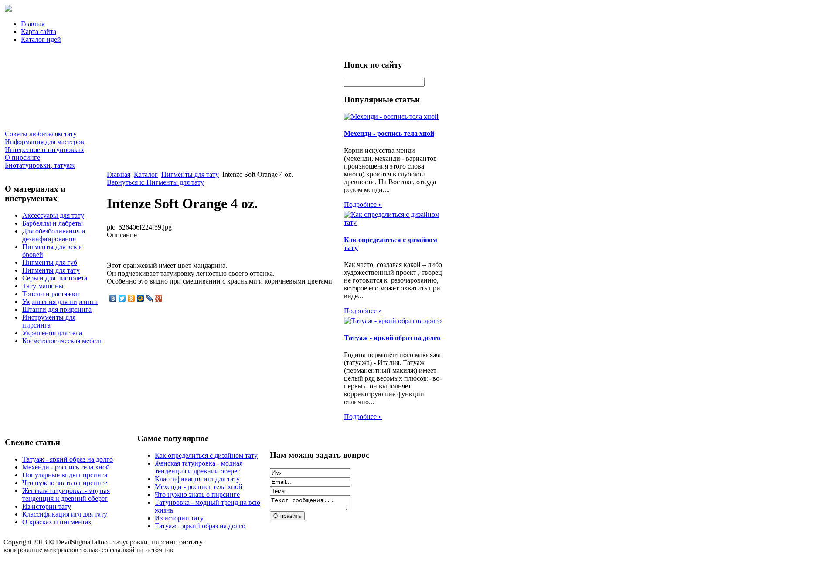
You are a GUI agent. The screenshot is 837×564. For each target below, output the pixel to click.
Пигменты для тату (51, 270)
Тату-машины (43, 286)
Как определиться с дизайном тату (206, 455)
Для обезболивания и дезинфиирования (53, 235)
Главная (32, 23)
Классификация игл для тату (64, 514)
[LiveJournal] (149, 298)
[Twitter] (122, 298)
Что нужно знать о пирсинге (64, 482)
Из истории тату (46, 506)
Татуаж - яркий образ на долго (392, 337)
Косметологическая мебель (62, 340)
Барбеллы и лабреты (52, 223)
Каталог (146, 174)
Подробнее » (363, 204)
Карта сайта (38, 31)
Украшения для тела (52, 333)
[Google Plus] (158, 298)
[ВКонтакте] (113, 298)
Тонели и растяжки (50, 293)
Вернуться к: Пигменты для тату (155, 182)
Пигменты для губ (49, 262)
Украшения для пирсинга (60, 301)
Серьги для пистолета (54, 278)
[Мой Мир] (140, 298)
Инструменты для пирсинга (48, 321)
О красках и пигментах (57, 522)
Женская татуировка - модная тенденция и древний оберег (66, 494)
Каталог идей (41, 39)
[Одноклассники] (131, 298)
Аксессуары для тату (53, 215)
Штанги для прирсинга (57, 309)
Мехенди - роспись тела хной (389, 133)
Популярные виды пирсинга (64, 475)
